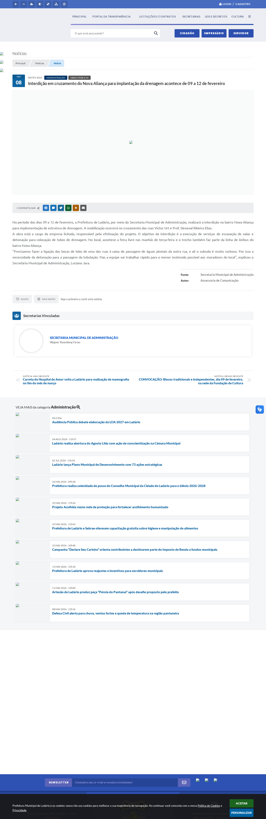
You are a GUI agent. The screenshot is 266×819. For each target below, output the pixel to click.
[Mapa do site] (56, 4)
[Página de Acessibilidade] (64, 4)
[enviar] (184, 782)
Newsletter (59, 782)
